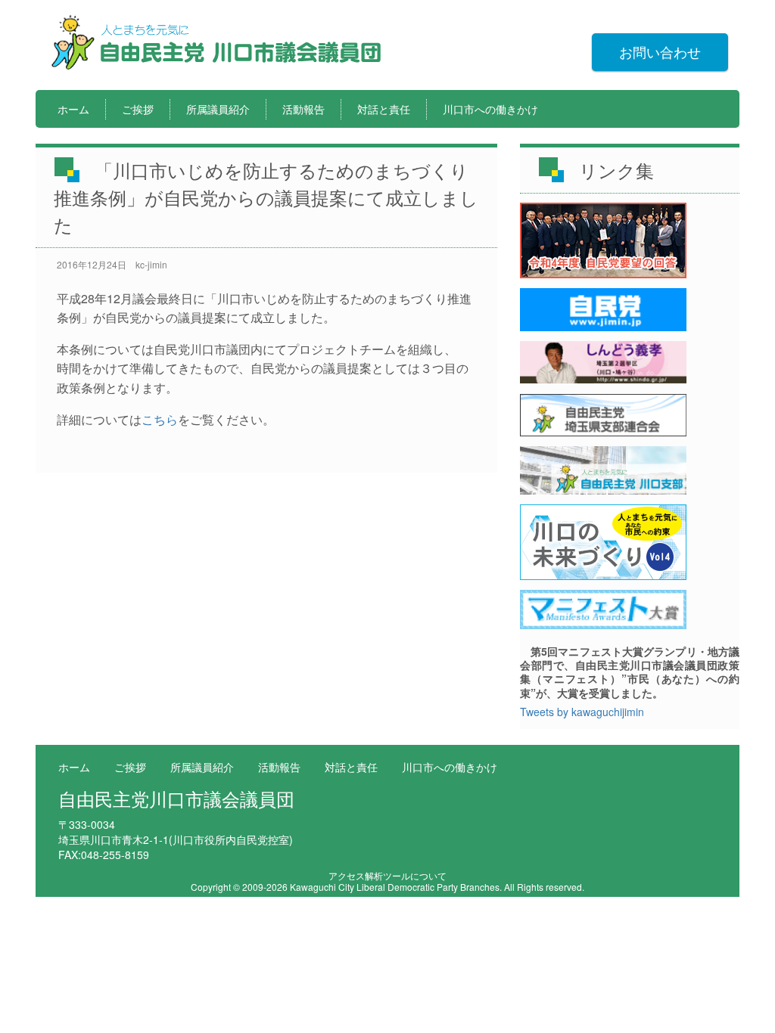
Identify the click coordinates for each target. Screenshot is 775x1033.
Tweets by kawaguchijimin (582, 711)
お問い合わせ (660, 51)
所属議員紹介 (218, 108)
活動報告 (303, 108)
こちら (160, 419)
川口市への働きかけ (490, 108)
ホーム (73, 108)
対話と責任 (383, 108)
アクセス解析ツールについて (387, 875)
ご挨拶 (138, 108)
